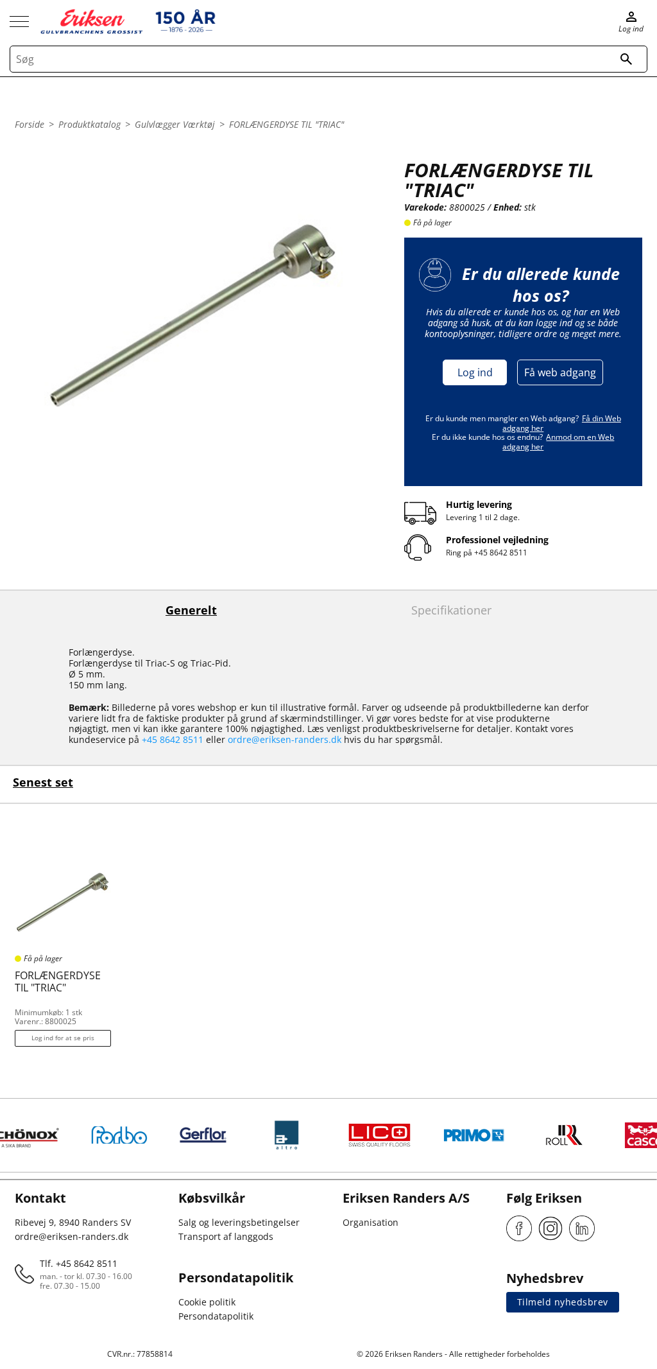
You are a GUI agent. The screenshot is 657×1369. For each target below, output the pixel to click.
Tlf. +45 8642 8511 (78, 1263)
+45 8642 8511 (500, 552)
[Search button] (626, 59)
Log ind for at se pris (62, 1037)
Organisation (370, 1222)
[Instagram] (550, 1228)
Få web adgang (560, 372)
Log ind (475, 372)
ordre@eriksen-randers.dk (284, 739)
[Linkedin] (582, 1228)
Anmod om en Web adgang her (558, 441)
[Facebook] (519, 1228)
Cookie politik (206, 1302)
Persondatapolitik (215, 1316)
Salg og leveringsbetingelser (239, 1222)
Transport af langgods (225, 1236)
